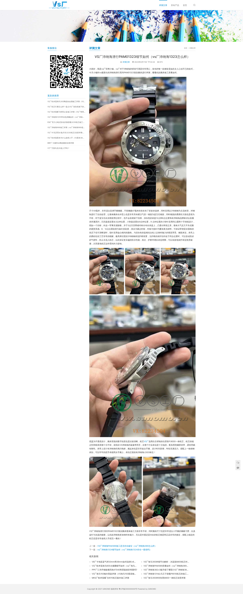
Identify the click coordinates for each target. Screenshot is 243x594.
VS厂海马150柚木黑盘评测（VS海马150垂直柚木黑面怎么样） (114, 573)
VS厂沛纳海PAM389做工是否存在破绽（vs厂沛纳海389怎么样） (127, 546)
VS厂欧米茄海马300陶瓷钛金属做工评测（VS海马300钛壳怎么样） (66, 101)
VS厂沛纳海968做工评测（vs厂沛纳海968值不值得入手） (66, 127)
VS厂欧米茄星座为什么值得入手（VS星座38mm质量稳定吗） (66, 138)
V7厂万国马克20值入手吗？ (58, 148)
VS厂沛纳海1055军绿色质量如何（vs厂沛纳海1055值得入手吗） (66, 117)
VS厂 (146, 441)
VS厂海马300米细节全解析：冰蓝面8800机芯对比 (166, 561)
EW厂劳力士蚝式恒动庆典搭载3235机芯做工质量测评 (66, 122)
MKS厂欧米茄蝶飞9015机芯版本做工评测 (110, 578)
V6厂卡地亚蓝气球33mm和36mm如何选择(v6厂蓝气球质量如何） (114, 561)
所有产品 (175, 5)
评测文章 (163, 5)
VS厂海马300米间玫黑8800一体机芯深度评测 (164, 578)
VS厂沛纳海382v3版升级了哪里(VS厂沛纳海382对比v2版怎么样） (166, 569)
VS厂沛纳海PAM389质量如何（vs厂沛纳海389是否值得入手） (166, 566)
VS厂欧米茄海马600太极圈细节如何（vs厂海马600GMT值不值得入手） (114, 566)
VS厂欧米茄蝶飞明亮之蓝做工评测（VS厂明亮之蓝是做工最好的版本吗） (66, 112)
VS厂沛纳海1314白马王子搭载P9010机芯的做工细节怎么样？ (166, 573)
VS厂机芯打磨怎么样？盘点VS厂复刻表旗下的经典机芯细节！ (66, 107)
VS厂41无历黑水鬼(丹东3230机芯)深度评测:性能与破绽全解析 (66, 132)
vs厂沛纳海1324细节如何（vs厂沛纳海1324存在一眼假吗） (124, 549)
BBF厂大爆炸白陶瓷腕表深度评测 (60, 143)
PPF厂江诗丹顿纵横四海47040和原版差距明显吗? (114, 569)
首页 (185, 5)
